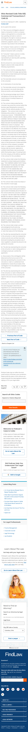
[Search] (25, 2)
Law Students (8, 536)
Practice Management (10, 528)
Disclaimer (15, 728)
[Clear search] (23, 630)
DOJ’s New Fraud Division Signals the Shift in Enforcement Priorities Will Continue (14, 497)
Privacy (8, 728)
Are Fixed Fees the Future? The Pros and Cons (14, 509)
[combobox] (14, 623)
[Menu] (2, 2)
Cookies (22, 728)
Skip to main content (14, 2)
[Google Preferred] (2, 694)
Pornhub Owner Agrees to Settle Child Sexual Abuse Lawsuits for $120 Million (13, 503)
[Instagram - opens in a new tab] (18, 689)
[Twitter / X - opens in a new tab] (12, 689)
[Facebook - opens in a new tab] (2, 689)
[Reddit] (23, 689)
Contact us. (16, 667)
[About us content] (25, 700)
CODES (2, 7)
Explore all (7, 512)
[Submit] (25, 680)
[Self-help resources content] (25, 709)
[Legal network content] (25, 719)
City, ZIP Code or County (10, 627)
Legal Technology (9, 533)
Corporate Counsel (9, 530)
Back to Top (15, 647)
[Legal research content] (25, 714)
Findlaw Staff (4, 24)
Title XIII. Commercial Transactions (18, 7)
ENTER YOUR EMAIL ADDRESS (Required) (11, 677)
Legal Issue (6, 620)
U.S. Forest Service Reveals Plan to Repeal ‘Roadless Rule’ (14, 491)
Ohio (7, 7)
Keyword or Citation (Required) (11, 398)
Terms (2, 728)
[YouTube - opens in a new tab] (7, 689)
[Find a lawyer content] (25, 704)
